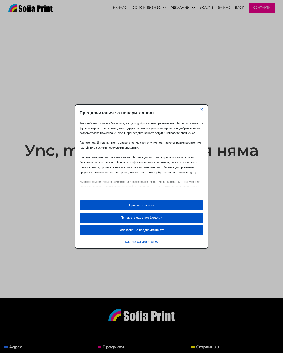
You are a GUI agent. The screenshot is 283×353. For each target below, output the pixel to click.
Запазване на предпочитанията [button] (141, 230)
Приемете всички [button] (141, 205)
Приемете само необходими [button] (141, 217)
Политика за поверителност (141, 241)
